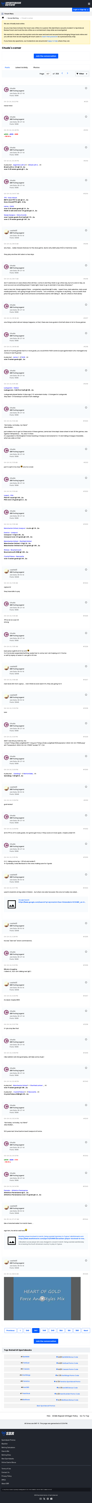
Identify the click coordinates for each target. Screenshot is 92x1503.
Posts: (12, 96)
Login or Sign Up (79, 10)
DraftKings (26, 1375)
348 (44, 1330)
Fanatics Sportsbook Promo (70, 1382)
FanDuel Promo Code (70, 1363)
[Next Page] (68, 74)
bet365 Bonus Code (70, 1388)
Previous (10, 1330)
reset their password (49, 37)
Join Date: (13, 93)
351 (69, 1330)
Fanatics (26, 1381)
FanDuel (26, 1363)
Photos (36, 67)
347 (35, 1330)
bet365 (26, 1387)
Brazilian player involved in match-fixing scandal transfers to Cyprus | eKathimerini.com (51, 1236)
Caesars (26, 1369)
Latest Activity (21, 67)
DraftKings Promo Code (70, 1375)
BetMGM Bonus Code (70, 1357)
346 (27, 1330)
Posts (7, 67)
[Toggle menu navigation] (89, 4)
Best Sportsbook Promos (46, 1406)
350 (61, 1330)
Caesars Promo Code (70, 1369)
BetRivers (26, 1400)
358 (77, 1330)
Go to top (84, 1416)
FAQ (48, 1416)
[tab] (7, 67)
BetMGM (26, 1357)
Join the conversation (46, 56)
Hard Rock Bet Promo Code (70, 1394)
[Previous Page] (63, 74)
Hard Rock (26, 1393)
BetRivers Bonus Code (70, 1400)
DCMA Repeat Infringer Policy (65, 1416)
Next (86, 1330)
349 (52, 1330)
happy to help (52, 41)
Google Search (24, 900)
